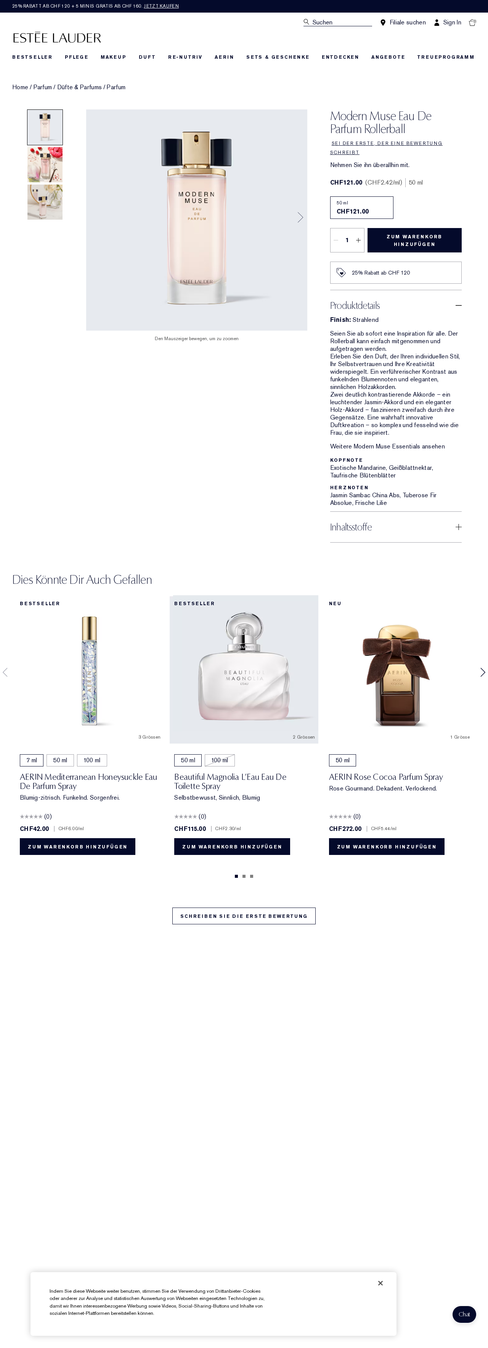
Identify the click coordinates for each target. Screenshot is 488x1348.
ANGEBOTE (388, 57)
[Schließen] (380, 1283)
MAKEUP (114, 57)
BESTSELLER (32, 57)
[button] (464, 1314)
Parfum (43, 87)
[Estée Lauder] (57, 37)
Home (20, 87)
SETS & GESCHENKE (278, 57)
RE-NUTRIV (185, 57)
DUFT (147, 57)
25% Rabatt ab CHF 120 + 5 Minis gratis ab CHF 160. (95, 6)
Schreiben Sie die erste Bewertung (243, 916)
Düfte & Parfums (79, 87)
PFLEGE (76, 57)
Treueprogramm (445, 57)
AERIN (224, 57)
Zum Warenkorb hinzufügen (414, 240)
